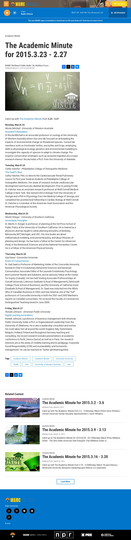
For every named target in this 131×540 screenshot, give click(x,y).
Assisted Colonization (16, 131)
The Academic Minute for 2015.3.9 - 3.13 (74, 430)
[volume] (15, 13)
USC (69, 364)
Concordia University (64, 359)
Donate (121, 4)
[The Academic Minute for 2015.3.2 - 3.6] (22, 407)
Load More (65, 481)
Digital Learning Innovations (19, 315)
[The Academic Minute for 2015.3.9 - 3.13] (22, 434)
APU (27, 364)
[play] (7, 12)
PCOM (15, 364)
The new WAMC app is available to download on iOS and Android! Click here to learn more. (65, 21)
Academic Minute (12, 36)
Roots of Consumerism (17, 261)
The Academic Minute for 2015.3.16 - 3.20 (75, 456)
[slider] (18, 12)
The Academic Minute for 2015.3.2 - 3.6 (73, 402)
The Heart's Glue (13, 172)
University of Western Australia (48, 364)
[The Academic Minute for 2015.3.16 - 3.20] (22, 461)
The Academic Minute (30, 118)
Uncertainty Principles (16, 220)
